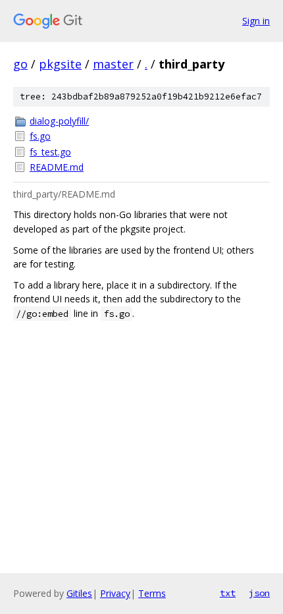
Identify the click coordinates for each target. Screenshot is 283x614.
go (20, 64)
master (113, 64)
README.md (57, 167)
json (259, 593)
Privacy (115, 593)
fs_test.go (50, 152)
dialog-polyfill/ (59, 121)
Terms (152, 593)
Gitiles (79, 593)
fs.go (40, 136)
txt (228, 593)
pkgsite (60, 64)
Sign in (256, 20)
